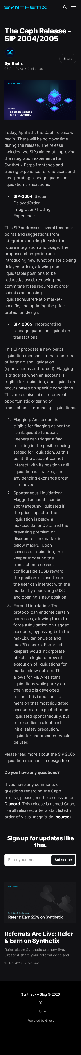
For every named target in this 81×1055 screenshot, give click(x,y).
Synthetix (13, 63)
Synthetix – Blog (34, 994)
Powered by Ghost (40, 1020)
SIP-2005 (23, 324)
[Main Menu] (73, 7)
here (66, 760)
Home (42, 1011)
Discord (12, 803)
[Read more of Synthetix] (10, 52)
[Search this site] (65, 7)
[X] (40, 1003)
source (63, 817)
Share (67, 59)
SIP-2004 (23, 196)
